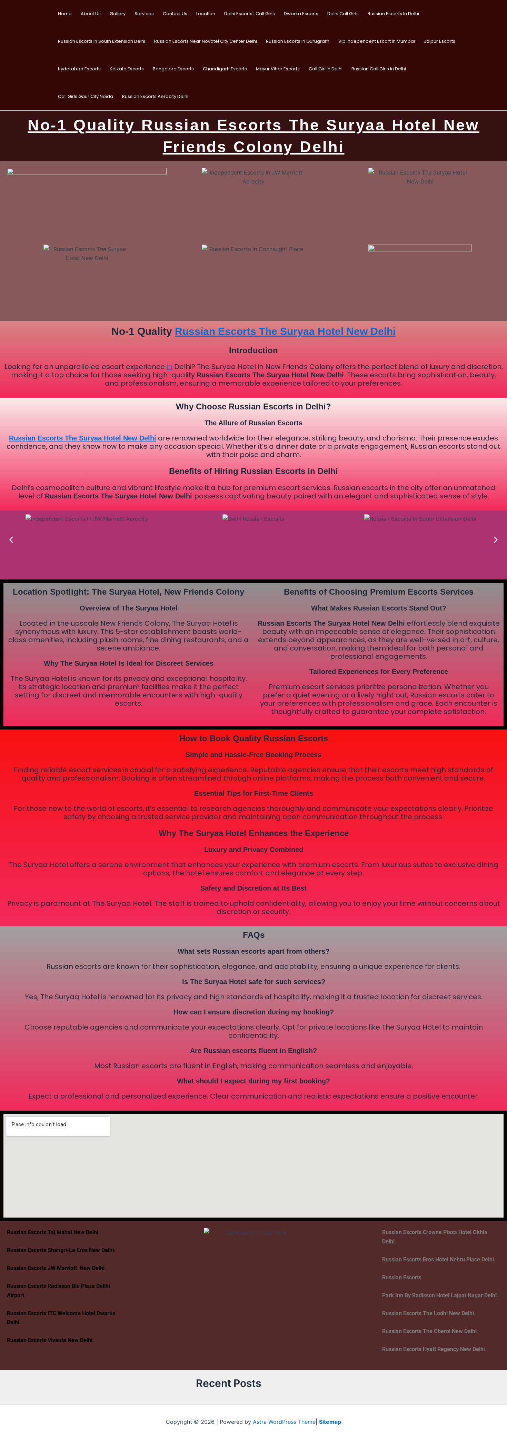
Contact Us (175, 13)
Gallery (118, 13)
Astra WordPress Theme (284, 1421)
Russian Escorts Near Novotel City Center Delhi (205, 41)
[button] (11, 539)
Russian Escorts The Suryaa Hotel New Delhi (285, 331)
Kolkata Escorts (127, 69)
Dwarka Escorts (301, 13)
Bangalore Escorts (173, 69)
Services (144, 13)
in (169, 366)
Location (205, 13)
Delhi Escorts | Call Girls (249, 13)
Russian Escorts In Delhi (393, 13)
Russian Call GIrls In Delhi (378, 69)
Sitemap (330, 1421)
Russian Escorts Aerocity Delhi (155, 96)
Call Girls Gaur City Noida (85, 96)
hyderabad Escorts (79, 69)
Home (65, 13)
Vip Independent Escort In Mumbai (376, 41)
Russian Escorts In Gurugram (297, 41)
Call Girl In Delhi (325, 69)
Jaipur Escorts (439, 41)
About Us (91, 13)
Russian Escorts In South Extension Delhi (101, 41)
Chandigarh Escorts (225, 69)
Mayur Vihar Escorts (278, 69)
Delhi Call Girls (343, 13)
